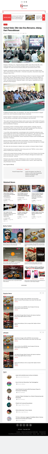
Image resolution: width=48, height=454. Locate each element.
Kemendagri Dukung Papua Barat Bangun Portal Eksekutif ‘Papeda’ (23, 194)
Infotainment (6, 241)
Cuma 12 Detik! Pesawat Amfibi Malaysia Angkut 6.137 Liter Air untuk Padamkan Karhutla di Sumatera (37, 196)
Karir (38, 433)
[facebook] (21, 2)
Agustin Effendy (8, 33)
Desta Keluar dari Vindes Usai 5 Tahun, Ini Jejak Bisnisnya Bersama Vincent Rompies (11, 17)
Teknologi (28, 278)
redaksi (34, 200)
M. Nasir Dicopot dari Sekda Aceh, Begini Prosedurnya (23, 213)
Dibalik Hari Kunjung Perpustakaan (24, 403)
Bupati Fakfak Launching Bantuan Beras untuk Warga (38, 213)
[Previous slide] (40, 293)
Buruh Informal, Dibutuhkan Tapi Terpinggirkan (27, 382)
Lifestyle (27, 241)
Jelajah (5, 24)
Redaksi (18, 432)
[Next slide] (43, 293)
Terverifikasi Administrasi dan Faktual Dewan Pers (20, 433)
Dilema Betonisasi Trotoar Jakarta (24, 410)
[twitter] (24, 2)
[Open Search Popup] (45, 11)
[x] (24, 425)
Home (34, 433)
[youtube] (26, 2)
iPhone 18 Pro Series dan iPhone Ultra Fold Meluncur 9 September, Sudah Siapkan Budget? (35, 281)
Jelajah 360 (43, 433)
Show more (24, 285)
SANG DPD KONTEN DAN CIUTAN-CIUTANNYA (27, 375)
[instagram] (23, 2)
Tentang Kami (42, 432)
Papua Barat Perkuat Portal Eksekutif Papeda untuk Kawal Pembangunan (9, 195)
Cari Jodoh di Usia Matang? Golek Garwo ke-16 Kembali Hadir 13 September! (10, 214)
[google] (27, 425)
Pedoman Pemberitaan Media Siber (29, 432)
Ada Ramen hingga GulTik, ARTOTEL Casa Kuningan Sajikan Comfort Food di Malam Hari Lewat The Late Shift (37, 19)
